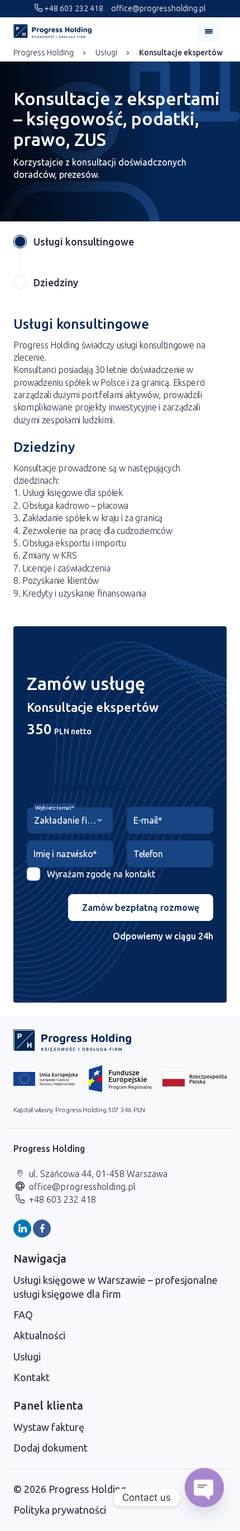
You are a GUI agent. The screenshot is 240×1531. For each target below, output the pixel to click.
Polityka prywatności (59, 1509)
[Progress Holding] (52, 31)
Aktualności (39, 1335)
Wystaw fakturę (48, 1427)
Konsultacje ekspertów (181, 52)
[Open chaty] (204, 1497)
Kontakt (31, 1377)
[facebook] (42, 1228)
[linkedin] (22, 1228)
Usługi (106, 52)
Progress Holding (43, 52)
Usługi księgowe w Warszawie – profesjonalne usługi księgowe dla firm (115, 1287)
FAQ (23, 1314)
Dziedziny (55, 282)
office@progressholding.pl (157, 8)
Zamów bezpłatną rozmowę (140, 907)
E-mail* (147, 820)
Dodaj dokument (50, 1447)
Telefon (148, 853)
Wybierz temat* (54, 808)
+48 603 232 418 (72, 8)
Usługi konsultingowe (83, 241)
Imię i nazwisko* (65, 853)
